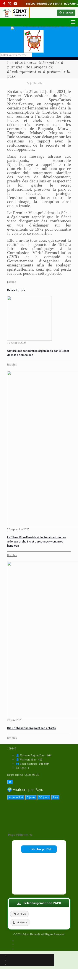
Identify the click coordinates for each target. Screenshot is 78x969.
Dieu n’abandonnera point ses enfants (31, 728)
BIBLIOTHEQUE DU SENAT (44, 3)
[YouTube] (15, 4)
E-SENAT (68, 12)
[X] (10, 4)
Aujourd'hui (16, 797)
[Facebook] (4, 4)
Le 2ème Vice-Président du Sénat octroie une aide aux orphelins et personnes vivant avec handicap (36, 541)
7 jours (31, 797)
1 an (55, 797)
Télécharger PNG (41, 849)
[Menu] (73, 22)
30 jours (44, 797)
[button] (39, 903)
